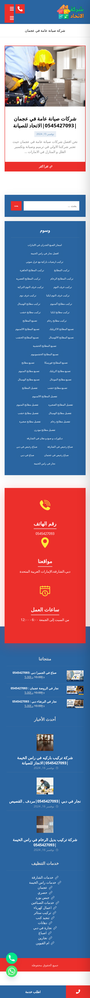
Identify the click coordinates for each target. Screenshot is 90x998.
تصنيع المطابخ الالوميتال (61, 337)
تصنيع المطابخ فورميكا (56, 362)
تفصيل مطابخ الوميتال (60, 413)
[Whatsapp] (11, 971)
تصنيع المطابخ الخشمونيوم (44, 354)
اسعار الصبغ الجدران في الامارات (45, 245)
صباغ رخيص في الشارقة (60, 446)
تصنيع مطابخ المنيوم (29, 371)
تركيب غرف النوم (63, 287)
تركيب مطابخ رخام (57, 320)
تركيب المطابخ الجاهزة (32, 270)
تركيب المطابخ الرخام (61, 278)
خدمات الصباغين (42, 902)
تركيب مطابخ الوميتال (28, 304)
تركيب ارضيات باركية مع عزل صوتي (44, 262)
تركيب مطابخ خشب (30, 312)
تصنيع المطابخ (30, 320)
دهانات (42, 922)
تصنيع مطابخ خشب (57, 388)
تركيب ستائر (42, 912)
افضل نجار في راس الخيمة (45, 253)
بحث (16, 205)
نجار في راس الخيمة (44, 463)
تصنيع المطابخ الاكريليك (61, 329)
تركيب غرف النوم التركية (31, 287)
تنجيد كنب (42, 917)
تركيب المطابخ (61, 270)
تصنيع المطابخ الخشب (27, 337)
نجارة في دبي (42, 927)
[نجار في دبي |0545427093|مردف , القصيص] (45, 786)
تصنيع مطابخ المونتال (60, 379)
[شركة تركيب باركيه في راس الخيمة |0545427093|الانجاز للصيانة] (45, 742)
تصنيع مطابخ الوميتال (29, 379)
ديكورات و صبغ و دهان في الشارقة (45, 438)
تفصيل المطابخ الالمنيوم (44, 396)
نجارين (42, 938)
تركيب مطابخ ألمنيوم (61, 304)
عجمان (42, 887)
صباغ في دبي (27, 455)
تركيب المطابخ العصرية (28, 278)
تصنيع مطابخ (28, 362)
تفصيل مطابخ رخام (60, 421)
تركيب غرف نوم (28, 295)
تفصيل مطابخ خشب (28, 413)
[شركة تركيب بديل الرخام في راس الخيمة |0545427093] (45, 824)
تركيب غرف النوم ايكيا (57, 295)
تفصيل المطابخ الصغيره (60, 404)
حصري (42, 892)
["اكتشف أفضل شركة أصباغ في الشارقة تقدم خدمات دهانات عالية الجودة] (71, 12)
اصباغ (42, 933)
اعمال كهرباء (42, 907)
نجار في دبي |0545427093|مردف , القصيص (45, 801)
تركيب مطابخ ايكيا (60, 312)
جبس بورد (42, 897)
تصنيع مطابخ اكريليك (60, 371)
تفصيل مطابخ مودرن (44, 430)
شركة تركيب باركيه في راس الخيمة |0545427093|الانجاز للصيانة (45, 760)
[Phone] (11, 958)
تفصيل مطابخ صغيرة (30, 421)
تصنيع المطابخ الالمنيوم (27, 329)
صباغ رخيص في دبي (26, 446)
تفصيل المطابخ (29, 388)
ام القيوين (42, 943)
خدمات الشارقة (42, 877)
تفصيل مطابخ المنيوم (27, 404)
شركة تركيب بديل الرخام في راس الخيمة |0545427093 (45, 842)
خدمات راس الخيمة (42, 882)
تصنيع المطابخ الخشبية (44, 346)
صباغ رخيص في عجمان (56, 455)
